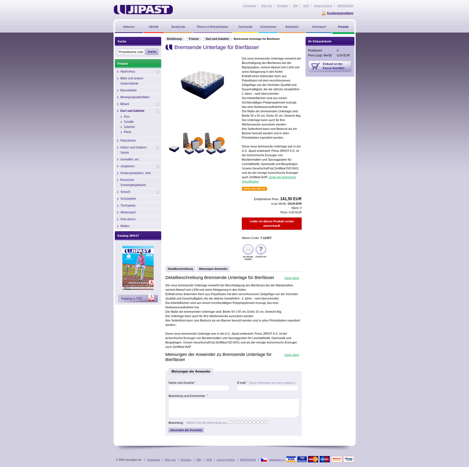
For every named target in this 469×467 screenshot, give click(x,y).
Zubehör (129, 127)
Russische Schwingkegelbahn (133, 182)
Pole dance (128, 219)
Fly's (127, 116)
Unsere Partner (226, 459)
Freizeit (194, 38)
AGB (209, 459)
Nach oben (292, 278)
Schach (125, 192)
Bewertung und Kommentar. (188, 396)
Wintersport (128, 212)
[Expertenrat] (261, 252)
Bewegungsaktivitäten (135, 97)
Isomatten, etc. (129, 159)
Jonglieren (127, 166)
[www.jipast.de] (143, 9)
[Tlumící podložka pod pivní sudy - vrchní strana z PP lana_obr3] (215, 153)
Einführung (174, 38)
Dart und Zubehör (217, 38)
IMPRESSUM (248, 459)
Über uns (170, 459)
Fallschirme (128, 140)
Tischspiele (128, 205)
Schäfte (129, 122)
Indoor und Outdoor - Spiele (134, 150)
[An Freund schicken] (248, 252)
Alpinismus (127, 71)
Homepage (153, 459)
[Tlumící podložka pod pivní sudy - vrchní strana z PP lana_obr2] (194, 153)
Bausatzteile (128, 90)
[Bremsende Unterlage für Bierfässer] (202, 108)
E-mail (266, 382)
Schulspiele (128, 198)
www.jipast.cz (277, 459)
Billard (124, 104)
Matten (124, 226)
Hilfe (198, 459)
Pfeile (127, 132)
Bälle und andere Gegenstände (131, 81)
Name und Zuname (182, 382)
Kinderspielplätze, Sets (135, 173)
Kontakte (186, 459)
